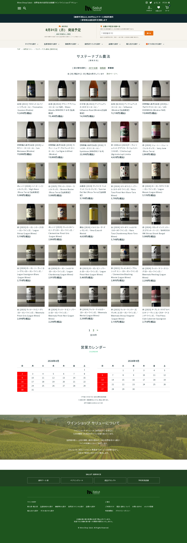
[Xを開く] (151, 2)
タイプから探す (30, 44)
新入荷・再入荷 (32, 506)
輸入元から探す (132, 44)
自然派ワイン (28, 49)
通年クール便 (43, 480)
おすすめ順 (93, 68)
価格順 (103, 68)
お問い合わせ (137, 506)
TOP (18, 49)
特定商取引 (109, 511)
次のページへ (112, 73)
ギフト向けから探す (47, 511)
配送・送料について (123, 506)
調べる (149, 33)
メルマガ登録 (148, 506)
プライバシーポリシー (123, 511)
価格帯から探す (70, 44)
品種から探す (113, 44)
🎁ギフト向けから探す (154, 44)
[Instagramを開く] (147, 2)
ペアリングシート (76, 480)
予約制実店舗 (143, 480)
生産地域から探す (50, 44)
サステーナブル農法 (46, 49)
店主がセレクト (110, 480)
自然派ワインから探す (92, 44)
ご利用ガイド (109, 506)
